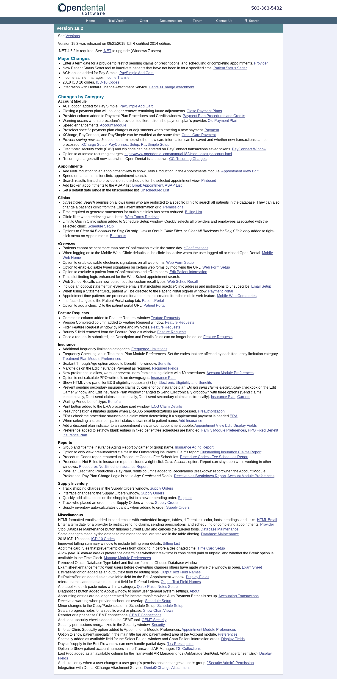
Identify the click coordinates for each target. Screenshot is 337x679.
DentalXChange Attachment (171, 87)
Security (158, 625)
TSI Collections (188, 649)
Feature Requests (165, 318)
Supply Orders (161, 488)
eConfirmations (196, 248)
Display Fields (245, 425)
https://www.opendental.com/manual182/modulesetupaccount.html (178, 154)
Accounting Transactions (238, 596)
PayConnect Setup (123, 144)
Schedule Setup (101, 226)
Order (144, 20)
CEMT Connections (145, 615)
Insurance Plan (163, 378)
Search (254, 20)
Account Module (113, 125)
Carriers (243, 397)
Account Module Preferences (230, 373)
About (194, 591)
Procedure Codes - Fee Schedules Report (214, 457)
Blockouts (118, 236)
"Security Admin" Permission (230, 663)
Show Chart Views (158, 610)
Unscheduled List (155, 190)
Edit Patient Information (188, 272)
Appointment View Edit (239, 171)
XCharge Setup (94, 144)
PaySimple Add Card (136, 73)
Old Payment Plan (222, 121)
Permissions (173, 207)
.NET (107, 51)
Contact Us (224, 20)
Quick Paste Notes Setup (157, 587)
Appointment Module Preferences (209, 629)
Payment (211, 130)
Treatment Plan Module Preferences (92, 359)
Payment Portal (220, 291)
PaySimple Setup (155, 144)
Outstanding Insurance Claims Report (230, 452)
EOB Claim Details (166, 406)
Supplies (185, 498)
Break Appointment (147, 185)
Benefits (164, 363)
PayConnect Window (249, 149)
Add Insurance (190, 421)
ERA (234, 416)
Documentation (171, 20)
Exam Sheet (252, 567)
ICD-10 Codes (107, 82)
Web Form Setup (180, 262)
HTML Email (267, 520)
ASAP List (173, 185)
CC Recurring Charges (188, 159)
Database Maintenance (219, 529)
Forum (197, 20)
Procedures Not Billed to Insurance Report (113, 467)
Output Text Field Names (180, 572)
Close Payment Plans (204, 111)
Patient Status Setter (230, 68)
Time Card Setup (211, 548)
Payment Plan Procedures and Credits (214, 116)
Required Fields (165, 368)
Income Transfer (118, 77)
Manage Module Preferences (127, 558)
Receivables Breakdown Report (200, 476)
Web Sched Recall (182, 281)
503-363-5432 (266, 8)
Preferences (228, 634)
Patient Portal (153, 301)
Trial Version (117, 20)
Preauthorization (211, 411)
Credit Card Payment (199, 135)
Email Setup (261, 286)
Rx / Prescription (180, 644)
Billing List (193, 212)
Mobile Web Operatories (237, 296)
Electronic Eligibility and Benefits (185, 382)
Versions (73, 36)
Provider (261, 63)
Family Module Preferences (223, 430)
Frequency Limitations (149, 349)
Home (90, 20)
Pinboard (208, 180)
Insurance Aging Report (194, 447)
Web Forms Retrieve (142, 217)
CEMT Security (154, 620)
